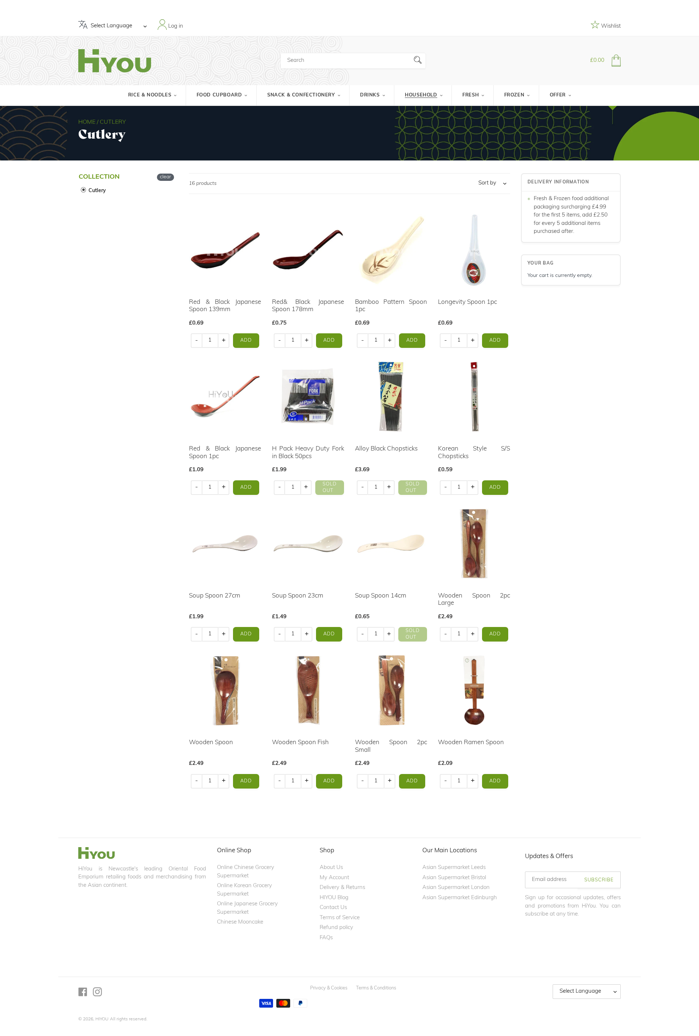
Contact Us (333, 907)
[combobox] (353, 61)
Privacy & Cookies (328, 988)
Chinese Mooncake (240, 922)
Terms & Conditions (376, 988)
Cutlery (96, 191)
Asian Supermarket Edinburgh (459, 898)
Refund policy (336, 927)
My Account (334, 878)
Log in (175, 26)
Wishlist (610, 26)
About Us (331, 867)
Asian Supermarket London (456, 887)
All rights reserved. (128, 1019)
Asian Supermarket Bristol (454, 878)
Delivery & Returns (342, 887)
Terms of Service (340, 918)
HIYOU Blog (334, 898)
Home (86, 122)
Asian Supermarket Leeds (454, 867)
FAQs (326, 938)
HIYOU (101, 1019)
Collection (99, 177)
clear (165, 177)
